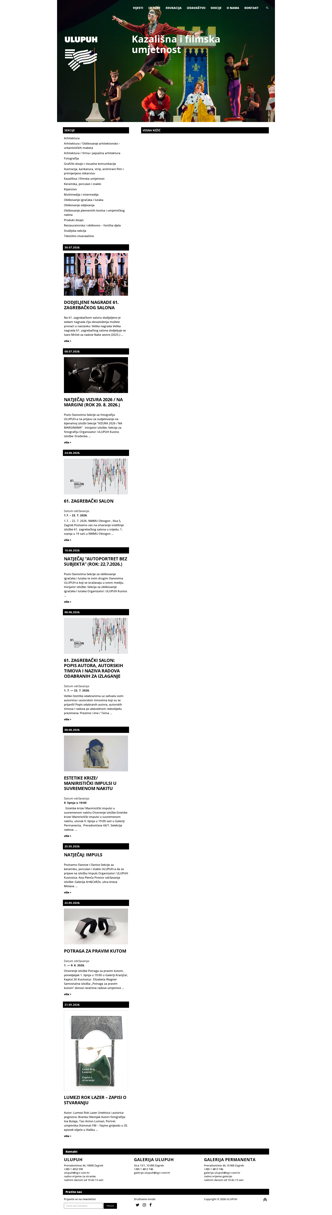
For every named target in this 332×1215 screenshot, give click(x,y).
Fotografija (71, 158)
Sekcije (216, 8)
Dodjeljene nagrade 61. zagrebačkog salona (91, 304)
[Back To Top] (265, 1199)
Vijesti (138, 8)
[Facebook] (150, 1204)
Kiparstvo (70, 189)
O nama (233, 8)
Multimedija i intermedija (81, 194)
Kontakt (251, 8)
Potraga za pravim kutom (95, 951)
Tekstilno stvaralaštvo (79, 236)
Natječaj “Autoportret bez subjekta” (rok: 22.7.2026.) (95, 561)
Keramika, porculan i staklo (82, 184)
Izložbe (154, 8)
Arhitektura (72, 138)
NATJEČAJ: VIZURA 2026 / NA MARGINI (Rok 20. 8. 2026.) (93, 402)
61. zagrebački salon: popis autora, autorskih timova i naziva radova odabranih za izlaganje (93, 668)
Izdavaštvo (196, 8)
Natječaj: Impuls (83, 855)
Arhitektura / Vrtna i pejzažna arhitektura (92, 153)
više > (67, 341)
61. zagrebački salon (88, 501)
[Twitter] (137, 1204)
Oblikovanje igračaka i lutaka (83, 200)
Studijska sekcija (75, 231)
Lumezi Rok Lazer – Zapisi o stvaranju (95, 1100)
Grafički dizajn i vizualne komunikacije (90, 164)
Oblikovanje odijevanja (79, 205)
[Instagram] (144, 1204)
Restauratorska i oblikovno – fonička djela (92, 225)
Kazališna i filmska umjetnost (84, 178)
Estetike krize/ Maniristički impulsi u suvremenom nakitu (90, 783)
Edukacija (174, 8)
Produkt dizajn (74, 220)
